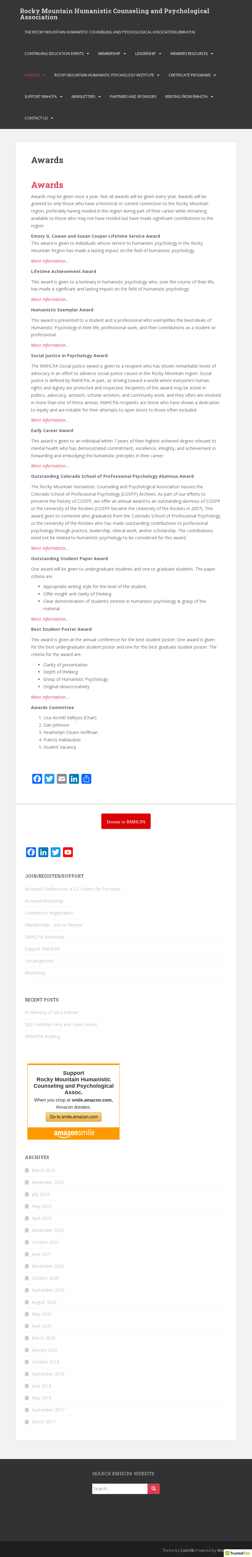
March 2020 (43, 1338)
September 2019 (48, 1374)
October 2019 (45, 1362)
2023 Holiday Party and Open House (61, 1024)
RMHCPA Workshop (45, 937)
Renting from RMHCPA (186, 96)
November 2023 (48, 1182)
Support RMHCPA (41, 96)
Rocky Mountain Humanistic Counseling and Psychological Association (115, 12)
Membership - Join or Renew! (53, 925)
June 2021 (41, 1254)
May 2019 (41, 1398)
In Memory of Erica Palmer (51, 1012)
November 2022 (48, 1230)
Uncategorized (39, 961)
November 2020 (48, 1266)
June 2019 (41, 1386)
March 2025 (43, 1170)
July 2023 (40, 1194)
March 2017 (43, 1422)
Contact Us (36, 118)
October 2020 (45, 1278)
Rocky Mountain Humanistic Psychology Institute (104, 75)
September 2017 (48, 1410)
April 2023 (41, 1218)
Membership (109, 53)
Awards (32, 75)
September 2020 (48, 1290)
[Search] (154, 1489)
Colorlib (187, 1550)
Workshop (35, 973)
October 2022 (45, 1242)
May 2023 (41, 1206)
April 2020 (41, 1326)
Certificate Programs (190, 75)
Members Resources (189, 53)
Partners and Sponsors (133, 96)
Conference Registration (49, 913)
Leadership (145, 53)
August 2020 (44, 1302)
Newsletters (83, 96)
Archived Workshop (44, 901)
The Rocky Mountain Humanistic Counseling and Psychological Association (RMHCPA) (110, 32)
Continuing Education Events (54, 53)
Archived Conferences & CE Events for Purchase (72, 889)
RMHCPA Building (42, 1036)
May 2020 (41, 1314)
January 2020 (44, 1350)
